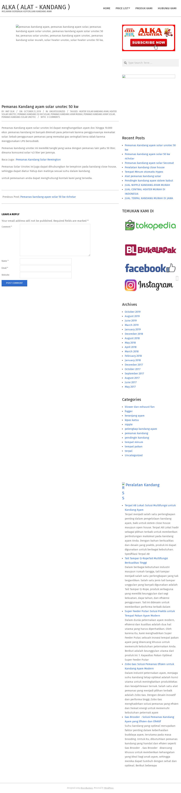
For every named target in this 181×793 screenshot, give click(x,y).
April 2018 (130, 347)
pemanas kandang (136, 433)
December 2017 (134, 364)
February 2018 (133, 355)
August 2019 (132, 316)
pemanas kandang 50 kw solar (33, 114)
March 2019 (132, 325)
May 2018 (130, 342)
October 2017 (133, 369)
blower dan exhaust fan (140, 406)
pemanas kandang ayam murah (67, 114)
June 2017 (131, 382)
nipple (129, 424)
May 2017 (130, 386)
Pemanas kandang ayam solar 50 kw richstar (48, 196)
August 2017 (132, 377)
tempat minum (134, 442)
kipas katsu (132, 420)
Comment (7, 227)
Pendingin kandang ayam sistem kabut (149, 180)
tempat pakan (133, 446)
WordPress (108, 787)
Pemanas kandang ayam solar (99, 114)
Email (5, 268)
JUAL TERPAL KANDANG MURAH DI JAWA (149, 198)
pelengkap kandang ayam (141, 428)
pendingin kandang (137, 437)
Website (5, 275)
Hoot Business (87, 787)
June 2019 (131, 320)
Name (5, 261)
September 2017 (134, 373)
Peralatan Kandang (142, 484)
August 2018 (132, 338)
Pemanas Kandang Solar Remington (38, 159)
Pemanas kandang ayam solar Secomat (149, 163)
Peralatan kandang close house (145, 167)
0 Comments (53, 117)
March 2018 (132, 351)
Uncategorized (57, 111)
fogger (129, 411)
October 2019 (133, 311)
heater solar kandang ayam (94, 111)
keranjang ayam (135, 415)
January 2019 (133, 329)
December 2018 (134, 333)
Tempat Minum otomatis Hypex (144, 171)
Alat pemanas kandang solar (143, 176)
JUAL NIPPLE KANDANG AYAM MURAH (147, 185)
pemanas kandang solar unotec (19, 117)
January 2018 (133, 360)
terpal (128, 450)
